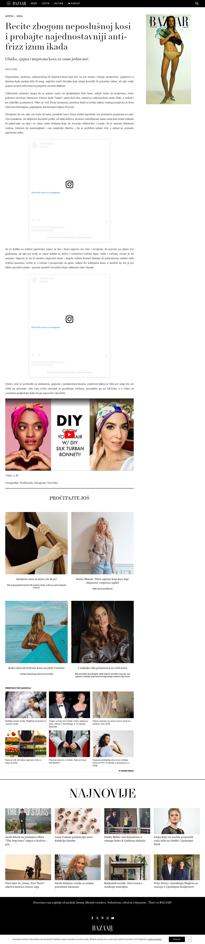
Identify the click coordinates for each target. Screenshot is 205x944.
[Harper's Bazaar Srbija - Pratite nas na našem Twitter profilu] (97, 918)
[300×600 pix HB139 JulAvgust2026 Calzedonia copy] (168, 59)
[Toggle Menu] (8, 3)
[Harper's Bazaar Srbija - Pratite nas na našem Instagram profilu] (107, 918)
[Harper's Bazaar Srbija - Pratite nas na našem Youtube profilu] (112, 918)
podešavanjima (154, 939)
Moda (34, 3)
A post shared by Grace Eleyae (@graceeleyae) (69, 237)
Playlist (75, 3)
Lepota (46, 3)
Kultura (58, 3)
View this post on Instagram (45, 192)
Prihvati (176, 939)
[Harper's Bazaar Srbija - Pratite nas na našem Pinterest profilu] (102, 918)
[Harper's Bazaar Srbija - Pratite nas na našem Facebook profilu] (92, 918)
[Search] (197, 3)
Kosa (20, 16)
